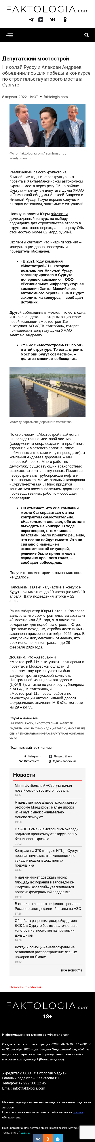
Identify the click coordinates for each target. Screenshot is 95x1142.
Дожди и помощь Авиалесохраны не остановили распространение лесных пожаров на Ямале (46, 952)
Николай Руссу (22, 723)
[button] (9, 35)
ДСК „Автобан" (56, 728)
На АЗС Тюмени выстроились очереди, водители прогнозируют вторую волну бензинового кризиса (47, 834)
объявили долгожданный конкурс (39, 216)
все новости (71, 970)
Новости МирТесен (25, 987)
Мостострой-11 (47, 723)
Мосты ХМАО (34, 728)
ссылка (78, 1112)
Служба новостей (24, 718)
